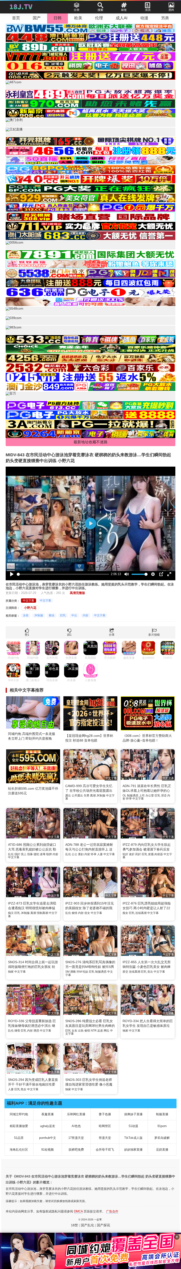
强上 (23, 854)
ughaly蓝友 (47, 1126)
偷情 (74, 913)
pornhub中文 (47, 1138)
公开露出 (77, 795)
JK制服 (38, 615)
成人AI (122, 18)
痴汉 (11, 913)
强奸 (17, 854)
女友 (74, 1030)
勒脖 (49, 854)
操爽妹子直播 (133, 1114)
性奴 (85, 971)
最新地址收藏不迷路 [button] (90, 442)
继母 (17, 1030)
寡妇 (81, 854)
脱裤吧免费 (76, 1149)
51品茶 (19, 1138)
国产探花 (103, 1225)
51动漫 (133, 1126)
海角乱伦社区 (19, 1149)
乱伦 (11, 854)
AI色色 (76, 1126)
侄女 (87, 913)
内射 (85, 615)
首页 (16, 18)
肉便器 (158, 854)
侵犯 (36, 854)
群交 (125, 971)
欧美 (78, 18)
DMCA (78, 1211)
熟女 (23, 1089)
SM (67, 971)
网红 (106, 1030)
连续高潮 (141, 913)
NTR (94, 1030)
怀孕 (129, 798)
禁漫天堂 (105, 1138)
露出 (68, 795)
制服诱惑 (132, 795)
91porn (162, 1126)
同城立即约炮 (19, 1114)
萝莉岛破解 (162, 1138)
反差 (100, 1030)
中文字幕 (28, 600)
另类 (165, 18)
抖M (79, 971)
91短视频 (47, 1149)
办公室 (149, 795)
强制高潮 (42, 913)
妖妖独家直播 (133, 1149)
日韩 (57, 18)
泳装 (26, 615)
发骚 (151, 854)
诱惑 (36, 1030)
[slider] (63, 574)
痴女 (125, 913)
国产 (37, 18)
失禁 (86, 795)
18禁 (74, 1225)
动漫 (144, 18)
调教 (73, 971)
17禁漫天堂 (76, 1138)
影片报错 (154, 634)
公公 (74, 854)
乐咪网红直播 (76, 1114)
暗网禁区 (105, 1126)
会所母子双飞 (105, 1149)
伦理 (99, 18)
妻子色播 (105, 1114)
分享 (112, 634)
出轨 (81, 1030)
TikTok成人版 (133, 1138)
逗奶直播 (162, 1149)
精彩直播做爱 (19, 1126)
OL (124, 795)
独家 (11, 971)
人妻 (100, 854)
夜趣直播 (47, 1114)
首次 (150, 971)
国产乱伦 (87, 1225)
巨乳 (63, 615)
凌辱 (42, 854)
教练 (51, 615)
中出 (74, 615)
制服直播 (162, 1114)
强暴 (30, 854)
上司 (142, 795)
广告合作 (112, 1211)
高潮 (93, 795)
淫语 (164, 795)
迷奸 (132, 854)
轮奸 (125, 854)
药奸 (138, 854)
